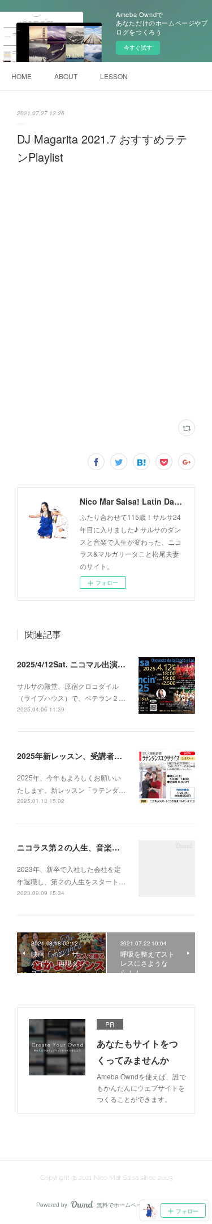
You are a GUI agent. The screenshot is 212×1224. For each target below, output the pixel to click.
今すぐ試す (138, 47)
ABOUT (65, 76)
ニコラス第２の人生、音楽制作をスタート (92, 847)
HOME (21, 76)
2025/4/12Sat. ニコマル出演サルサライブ (91, 664)
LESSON (114, 76)
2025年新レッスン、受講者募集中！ (81, 755)
